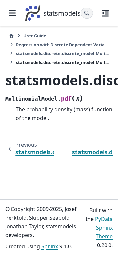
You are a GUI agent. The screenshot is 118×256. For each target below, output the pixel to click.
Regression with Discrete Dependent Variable (62, 45)
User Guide (34, 36)
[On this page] (105, 13)
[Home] (11, 35)
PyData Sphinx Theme (104, 227)
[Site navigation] (12, 13)
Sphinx (49, 246)
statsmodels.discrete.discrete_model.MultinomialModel (62, 53)
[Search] (87, 13)
